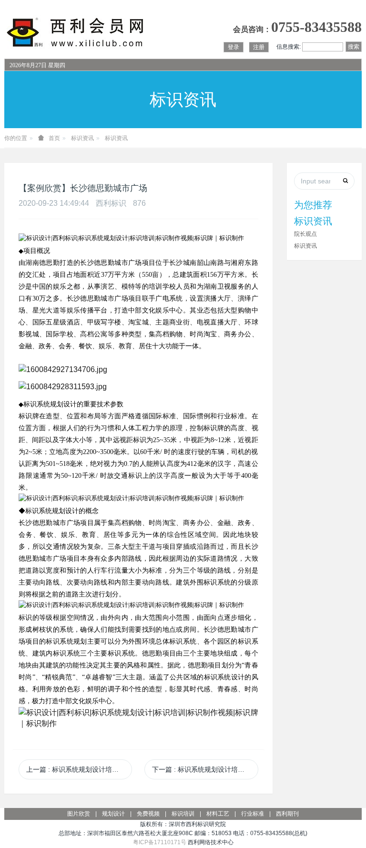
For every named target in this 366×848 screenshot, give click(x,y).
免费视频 (148, 813)
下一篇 (205, 769)
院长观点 (305, 234)
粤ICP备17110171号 (159, 842)
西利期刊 (287, 813)
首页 (54, 138)
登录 (233, 47)
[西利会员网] (76, 32)
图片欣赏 (78, 813)
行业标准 (252, 813)
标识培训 (183, 813)
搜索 (353, 46)
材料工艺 (217, 813)
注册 (258, 47)
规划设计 (113, 813)
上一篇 (79, 769)
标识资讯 (82, 138)
